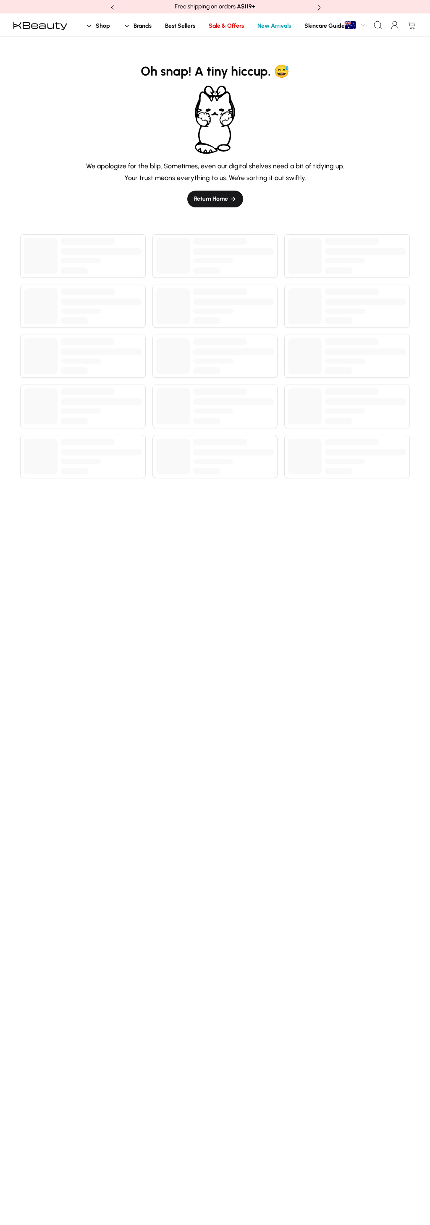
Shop (103, 25)
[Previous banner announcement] (112, 7)
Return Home (211, 198)
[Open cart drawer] (410, 25)
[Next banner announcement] (318, 7)
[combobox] (355, 25)
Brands (143, 25)
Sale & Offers (226, 25)
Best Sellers (180, 25)
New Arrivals (274, 25)
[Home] (40, 25)
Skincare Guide (324, 25)
